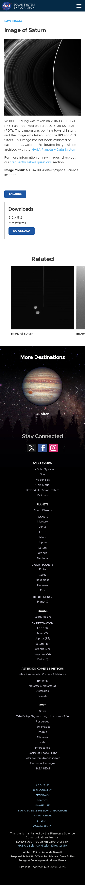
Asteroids (42, 691)
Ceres (42, 574)
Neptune (42, 558)
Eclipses (42, 495)
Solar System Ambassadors (42, 758)
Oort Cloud (42, 485)
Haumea (42, 585)
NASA (5, 6)
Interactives (42, 747)
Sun (42, 474)
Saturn (42, 547)
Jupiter (42, 414)
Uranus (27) (42, 649)
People (42, 732)
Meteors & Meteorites (43, 685)
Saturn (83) (42, 643)
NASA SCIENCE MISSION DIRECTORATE (42, 810)
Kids (42, 742)
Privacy (42, 800)
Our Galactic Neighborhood (22, 15)
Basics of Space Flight (42, 753)
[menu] (79, 6)
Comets (42, 696)
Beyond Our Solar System (42, 490)
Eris (42, 590)
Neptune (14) (42, 654)
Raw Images (13, 21)
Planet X (42, 601)
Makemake (42, 580)
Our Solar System (42, 469)
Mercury (42, 521)
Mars (42, 537)
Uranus (42, 553)
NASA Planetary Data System (53, 149)
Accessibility (42, 826)
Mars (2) (42, 633)
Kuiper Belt (43, 479)
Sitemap (42, 821)
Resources (42, 721)
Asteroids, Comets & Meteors (42, 668)
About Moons (42, 616)
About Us (42, 785)
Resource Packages (42, 763)
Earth (42, 532)
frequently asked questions (31, 162)
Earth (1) (42, 628)
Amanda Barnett (52, 852)
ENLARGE (15, 194)
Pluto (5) (42, 659)
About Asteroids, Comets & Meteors (42, 674)
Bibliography (42, 790)
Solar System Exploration (22, 6)
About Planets (42, 510)
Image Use (42, 805)
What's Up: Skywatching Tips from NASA (42, 716)
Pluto (42, 569)
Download (21, 231)
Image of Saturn (22, 333)
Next (76, 390)
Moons (42, 611)
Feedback (42, 795)
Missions (42, 737)
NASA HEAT (42, 768)
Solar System (42, 463)
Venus (42, 526)
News (42, 711)
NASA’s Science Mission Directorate (42, 845)
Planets (42, 504)
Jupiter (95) (42, 638)
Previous (8, 390)
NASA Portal (42, 815)
